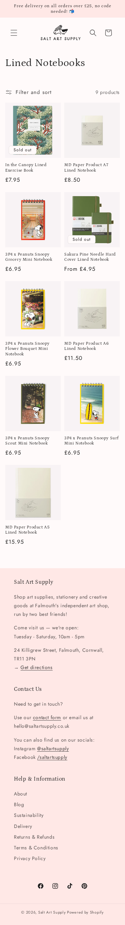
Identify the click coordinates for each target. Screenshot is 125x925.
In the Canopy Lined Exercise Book (26, 168)
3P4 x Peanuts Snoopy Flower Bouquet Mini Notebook (27, 348)
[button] (14, 32)
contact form (47, 717)
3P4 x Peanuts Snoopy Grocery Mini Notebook (28, 257)
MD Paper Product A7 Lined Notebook (86, 168)
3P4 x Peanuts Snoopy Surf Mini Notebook (91, 441)
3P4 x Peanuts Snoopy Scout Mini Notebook (27, 441)
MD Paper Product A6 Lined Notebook (86, 346)
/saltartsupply (52, 757)
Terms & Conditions (36, 847)
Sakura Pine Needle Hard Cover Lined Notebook (90, 257)
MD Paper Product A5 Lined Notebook (27, 530)
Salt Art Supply (52, 912)
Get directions (36, 667)
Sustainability (28, 815)
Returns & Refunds (34, 836)
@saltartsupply (53, 748)
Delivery (23, 826)
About (20, 793)
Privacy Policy (29, 858)
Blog (19, 804)
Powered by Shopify (85, 912)
